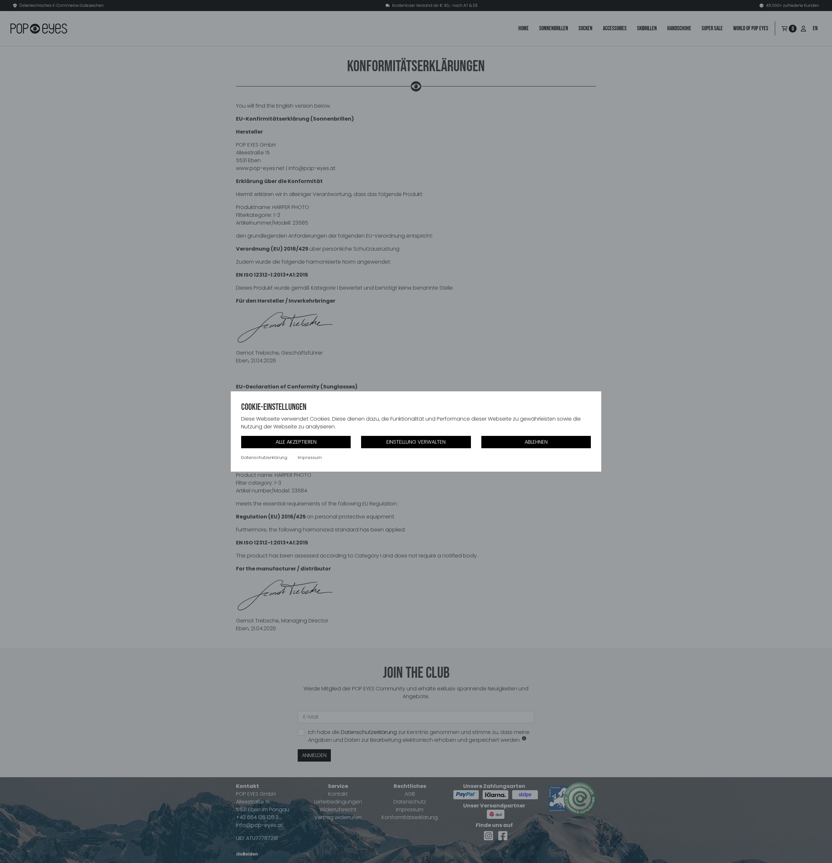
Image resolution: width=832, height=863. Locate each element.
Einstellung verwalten (416, 442)
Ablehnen (536, 442)
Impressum (310, 457)
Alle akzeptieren (296, 442)
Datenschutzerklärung (264, 457)
